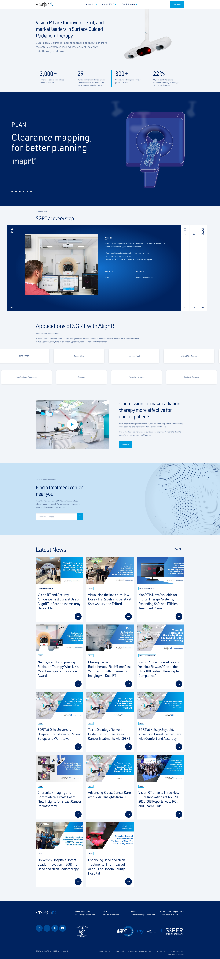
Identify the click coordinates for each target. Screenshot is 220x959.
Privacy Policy (120, 951)
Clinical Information (160, 951)
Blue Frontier (179, 955)
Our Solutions (128, 4)
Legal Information (106, 951)
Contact (169, 911)
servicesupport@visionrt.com (143, 914)
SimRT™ (107, 277)
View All (178, 549)
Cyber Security (145, 951)
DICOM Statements (177, 951)
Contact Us (176, 4)
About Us (90, 4)
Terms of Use (132, 951)
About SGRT (108, 4)
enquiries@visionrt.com (85, 914)
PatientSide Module (144, 277)
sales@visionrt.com (111, 914)
